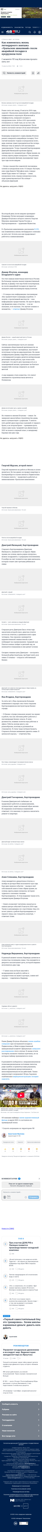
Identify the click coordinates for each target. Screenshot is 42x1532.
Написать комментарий (16, 73)
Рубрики (5, 1409)
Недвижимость (7, 27)
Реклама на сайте (9, 1415)
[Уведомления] (34, 32)
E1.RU (36, 229)
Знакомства (19, 27)
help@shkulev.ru (25, 1468)
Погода (28, 27)
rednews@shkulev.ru (30, 1463)
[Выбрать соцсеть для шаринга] (38, 73)
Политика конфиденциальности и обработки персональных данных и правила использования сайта (21, 1495)
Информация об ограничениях (21, 1486)
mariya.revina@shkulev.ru (14, 1478)
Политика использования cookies (21, 1489)
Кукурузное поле (8, 1142)
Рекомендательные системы (21, 1491)
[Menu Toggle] (2, 32)
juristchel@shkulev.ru (24, 1466)
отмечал (16, 309)
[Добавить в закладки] (33, 73)
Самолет (20, 1142)
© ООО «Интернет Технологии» (21, 1518)
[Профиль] (39, 32)
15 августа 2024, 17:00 (8, 66)
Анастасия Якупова (16, 1134)
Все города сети (8, 1436)
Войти (9, 1198)
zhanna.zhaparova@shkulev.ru (14, 1475)
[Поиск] (29, 32)
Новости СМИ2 (8, 1228)
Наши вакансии (8, 1431)
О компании (7, 1425)
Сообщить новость (10, 1404)
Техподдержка (8, 1420)
